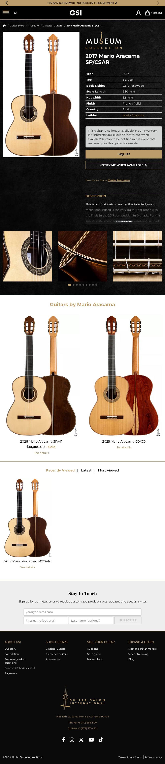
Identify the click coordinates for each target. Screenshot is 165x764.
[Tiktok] (101, 739)
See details (41, 453)
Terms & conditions (130, 757)
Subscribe (127, 620)
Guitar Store (17, 25)
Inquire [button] (124, 154)
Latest (86, 470)
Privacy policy (153, 757)
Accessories (53, 659)
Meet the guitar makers (142, 648)
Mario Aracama (133, 115)
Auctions (92, 648)
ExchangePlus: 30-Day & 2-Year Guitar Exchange (84, 2)
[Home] (4, 25)
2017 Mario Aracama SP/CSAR (27, 561)
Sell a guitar (94, 653)
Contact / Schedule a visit (20, 668)
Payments (11, 673)
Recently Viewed (60, 470)
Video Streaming (138, 653)
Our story (10, 648)
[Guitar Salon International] (75, 13)
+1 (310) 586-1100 (87, 722)
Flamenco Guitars (56, 653)
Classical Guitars (52, 25)
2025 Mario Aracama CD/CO (123, 441)
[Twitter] (81, 739)
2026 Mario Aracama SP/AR (41, 441)
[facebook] (63, 739)
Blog (131, 659)
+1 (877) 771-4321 (87, 728)
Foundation (12, 653)
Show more (125, 221)
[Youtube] (91, 739)
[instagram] (72, 739)
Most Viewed (108, 470)
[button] (15, 13)
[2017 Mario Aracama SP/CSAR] (41, 94)
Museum (33, 25)
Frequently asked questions (15, 661)
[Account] (138, 12)
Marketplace (94, 659)
